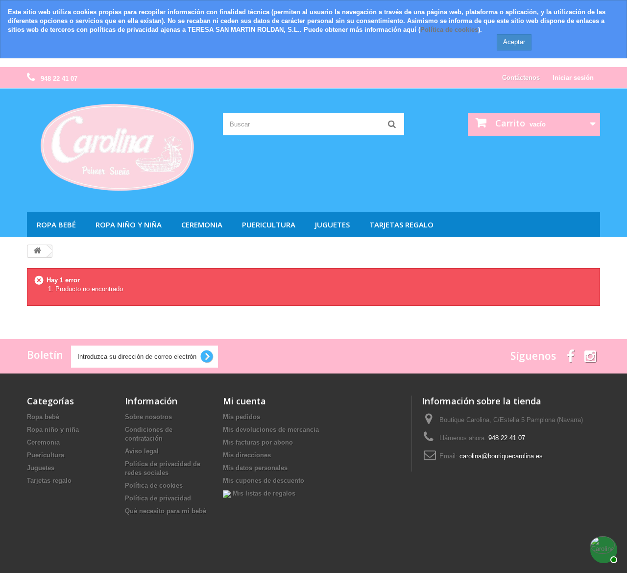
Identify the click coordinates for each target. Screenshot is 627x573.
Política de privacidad (158, 498)
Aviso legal (142, 451)
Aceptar (514, 42)
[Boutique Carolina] (117, 148)
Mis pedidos (241, 417)
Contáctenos (521, 77)
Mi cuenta (244, 401)
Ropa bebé (56, 224)
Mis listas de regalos (263, 493)
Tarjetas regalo (401, 224)
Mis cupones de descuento (263, 480)
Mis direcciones (247, 455)
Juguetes (332, 224)
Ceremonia (201, 224)
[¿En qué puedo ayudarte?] (602, 548)
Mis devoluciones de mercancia (271, 429)
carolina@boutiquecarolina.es (501, 456)
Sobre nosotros (148, 417)
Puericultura (268, 224)
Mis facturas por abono (258, 442)
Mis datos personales (255, 468)
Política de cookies (449, 29)
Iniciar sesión (573, 77)
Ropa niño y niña (129, 224)
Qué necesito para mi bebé (165, 511)
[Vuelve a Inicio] (37, 251)
